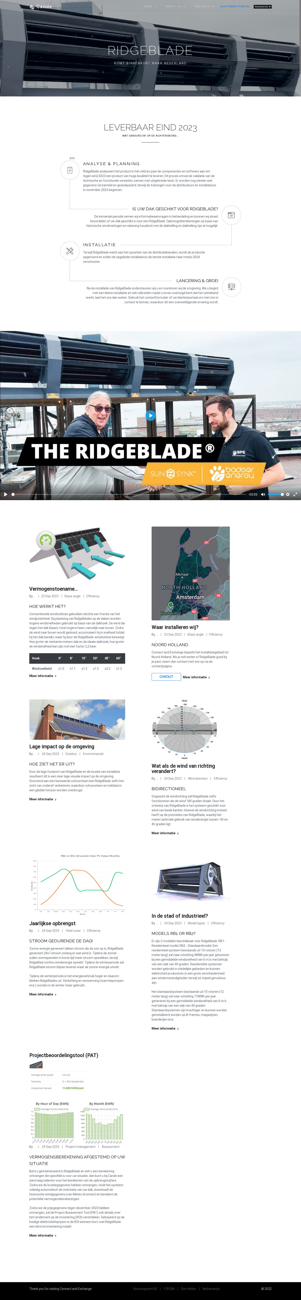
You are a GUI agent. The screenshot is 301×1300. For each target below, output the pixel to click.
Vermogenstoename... (53, 589)
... (34, 596)
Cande (43, 6)
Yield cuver (74, 930)
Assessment (110, 1146)
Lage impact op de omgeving (61, 747)
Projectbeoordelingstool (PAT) (63, 1055)
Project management (81, 1146)
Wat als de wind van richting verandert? (183, 768)
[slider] (128, 494)
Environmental (92, 754)
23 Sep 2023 (50, 596)
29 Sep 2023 (50, 1146)
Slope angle (72, 596)
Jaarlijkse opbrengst (52, 923)
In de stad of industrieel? (180, 916)
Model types (196, 923)
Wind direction (197, 778)
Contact (166, 677)
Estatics (71, 754)
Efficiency (93, 596)
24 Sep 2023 (50, 754)
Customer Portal (235, 6)
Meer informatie (41, 676)
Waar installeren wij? (175, 627)
